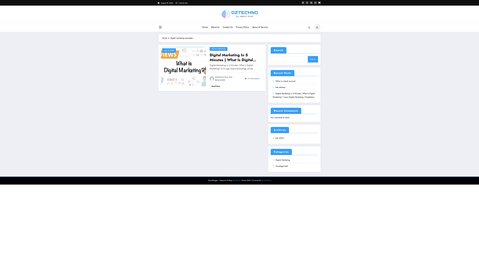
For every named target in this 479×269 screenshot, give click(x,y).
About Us (215, 27)
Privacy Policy (242, 27)
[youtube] (319, 2)
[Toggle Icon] (160, 27)
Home (205, 27)
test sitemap (280, 87)
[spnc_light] (317, 27)
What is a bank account (285, 81)
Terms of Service (260, 27)
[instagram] (315, 2)
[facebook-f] (302, 2)
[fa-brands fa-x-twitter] (307, 2)
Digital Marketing (218, 49)
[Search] (309, 28)
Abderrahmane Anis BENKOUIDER (223, 78)
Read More (216, 86)
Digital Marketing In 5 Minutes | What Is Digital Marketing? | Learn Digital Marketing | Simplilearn (232, 57)
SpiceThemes (266, 180)
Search (278, 50)
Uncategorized (282, 166)
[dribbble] (311, 2)
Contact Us (228, 27)
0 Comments (253, 78)
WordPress (237, 180)
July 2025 (280, 138)
